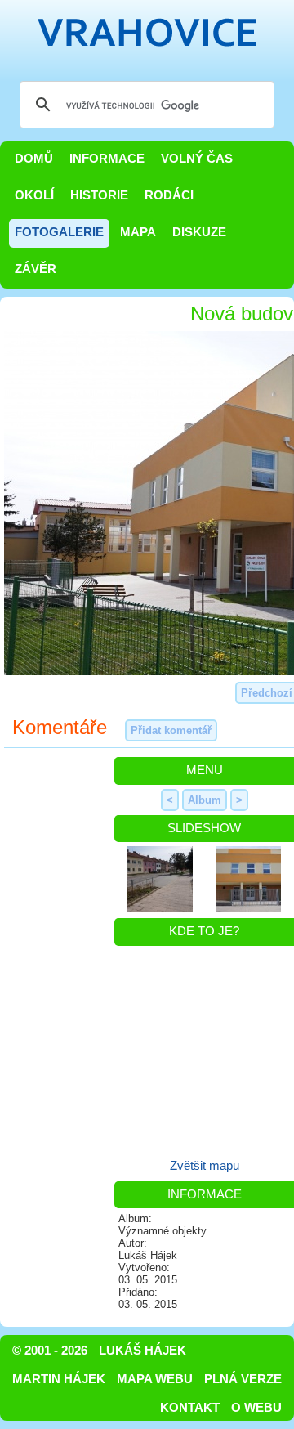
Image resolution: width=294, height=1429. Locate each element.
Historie (99, 195)
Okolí (34, 195)
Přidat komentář (171, 730)
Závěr (35, 268)
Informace (107, 158)
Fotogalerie (59, 232)
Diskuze (199, 232)
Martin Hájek (58, 1379)
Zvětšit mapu (204, 1165)
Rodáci (169, 195)
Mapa (138, 232)
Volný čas (197, 158)
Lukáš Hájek (142, 1350)
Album (204, 800)
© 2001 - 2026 (49, 1350)
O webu (256, 1407)
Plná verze (243, 1379)
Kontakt (190, 1407)
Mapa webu (155, 1379)
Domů (34, 158)
